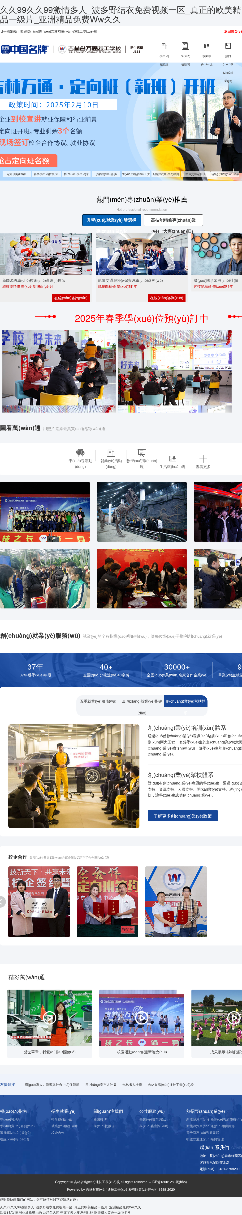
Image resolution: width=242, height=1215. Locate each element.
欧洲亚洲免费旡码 (28, 1212)
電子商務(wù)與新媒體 (202, 1132)
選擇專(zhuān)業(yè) (15, 1132)
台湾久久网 (51, 1212)
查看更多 (203, 466)
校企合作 (58, 1132)
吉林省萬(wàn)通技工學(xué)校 (171, 1084)
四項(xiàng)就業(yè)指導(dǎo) (141, 702)
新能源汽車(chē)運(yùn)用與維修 (210, 1125)
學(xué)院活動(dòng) (80, 463)
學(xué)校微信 (104, 1125)
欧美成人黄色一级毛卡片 (112, 1212)
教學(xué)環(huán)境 (141, 463)
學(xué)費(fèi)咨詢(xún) (17, 1125)
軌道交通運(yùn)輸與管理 (205, 1139)
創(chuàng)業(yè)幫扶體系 (185, 702)
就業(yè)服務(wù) (64, 1125)
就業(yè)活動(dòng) (111, 463)
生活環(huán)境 (173, 466)
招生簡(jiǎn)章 (61, 1119)
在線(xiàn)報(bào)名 (15, 1139)
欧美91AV (7, 1212)
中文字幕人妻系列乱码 (76, 1212)
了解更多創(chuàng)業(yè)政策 (183, 816)
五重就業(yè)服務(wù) (98, 701)
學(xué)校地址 (10, 1119)
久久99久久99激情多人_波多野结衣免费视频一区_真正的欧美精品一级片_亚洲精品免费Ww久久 (120, 14)
